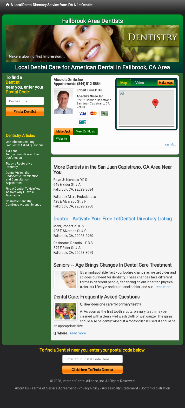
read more (164, 287)
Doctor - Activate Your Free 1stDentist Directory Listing (112, 218)
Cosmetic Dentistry (19, 201)
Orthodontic (14, 142)
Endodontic (13, 176)
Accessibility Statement (120, 388)
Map (123, 83)
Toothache (13, 195)
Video (139, 83)
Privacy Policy (89, 388)
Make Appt (63, 131)
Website (61, 138)
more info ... (170, 144)
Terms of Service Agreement (54, 388)
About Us (22, 388)
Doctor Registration (155, 388)
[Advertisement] (30, 250)
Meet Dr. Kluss (85, 131)
